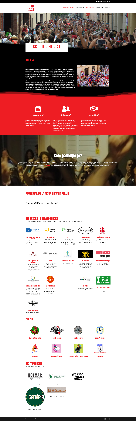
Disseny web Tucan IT (31, 419)
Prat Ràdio (50, 237)
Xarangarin (85, 261)
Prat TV (68, 237)
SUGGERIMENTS (99, 8)
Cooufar (85, 286)
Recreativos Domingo (103, 261)
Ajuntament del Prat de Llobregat (33, 238)
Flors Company (85, 237)
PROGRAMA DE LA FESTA (68, 8)
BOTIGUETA (107, 8)
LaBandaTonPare (33, 310)
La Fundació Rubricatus (33, 286)
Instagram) (48, 165)
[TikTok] (109, 1)
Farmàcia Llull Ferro (68, 261)
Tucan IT (50, 261)
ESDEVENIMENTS (80, 8)
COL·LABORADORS (90, 8)
